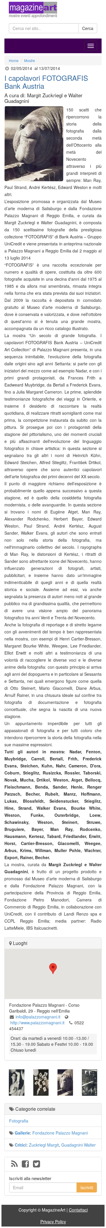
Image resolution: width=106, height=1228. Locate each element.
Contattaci (78, 1210)
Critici (20, 1145)
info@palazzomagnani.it (38, 1017)
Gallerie (22, 1133)
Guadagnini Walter (78, 1145)
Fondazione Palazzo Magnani (60, 1133)
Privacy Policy (53, 1221)
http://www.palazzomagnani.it (37, 1022)
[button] (53, 968)
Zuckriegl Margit (44, 1145)
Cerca (87, 28)
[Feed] (14, 1164)
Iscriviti (86, 1187)
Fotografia (18, 1121)
